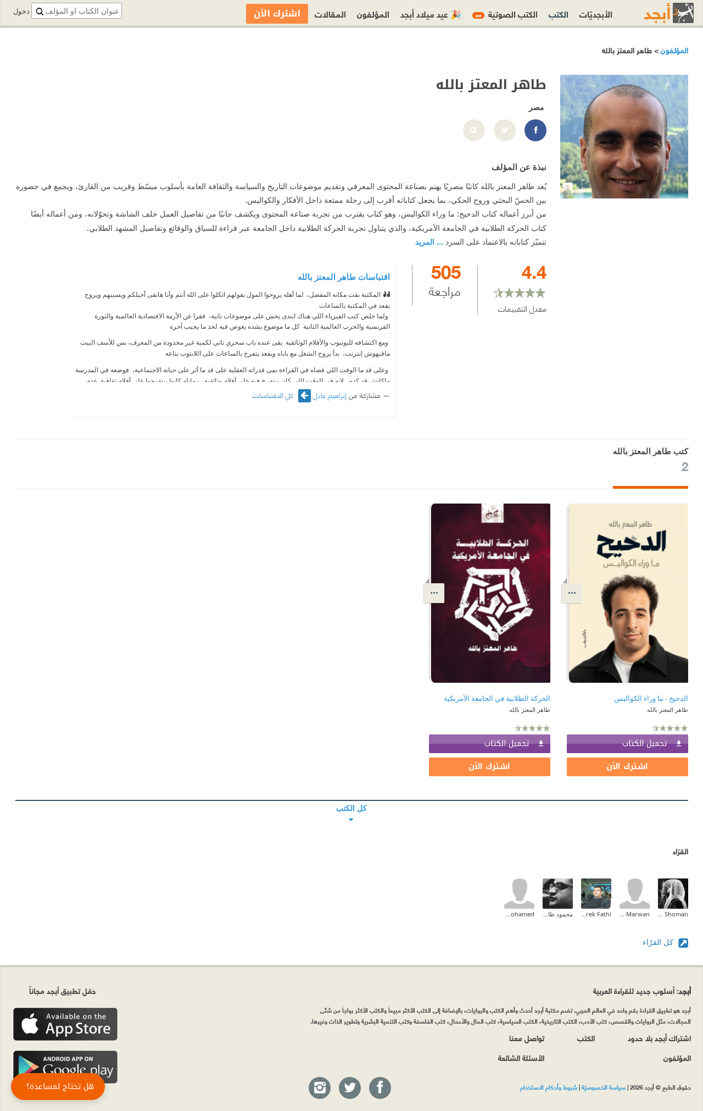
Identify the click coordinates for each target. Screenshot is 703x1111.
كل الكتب (351, 800)
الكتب (558, 13)
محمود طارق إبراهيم (558, 914)
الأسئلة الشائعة (521, 1057)
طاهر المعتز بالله (667, 709)
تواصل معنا (526, 1037)
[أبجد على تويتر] (349, 1088)
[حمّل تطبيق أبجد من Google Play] (65, 1067)
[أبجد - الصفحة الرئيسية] (655, 13)
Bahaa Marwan (635, 914)
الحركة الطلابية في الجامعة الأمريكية (497, 698)
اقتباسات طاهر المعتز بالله (344, 276)
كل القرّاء (659, 942)
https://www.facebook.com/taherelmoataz (534, 130)
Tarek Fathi (596, 914)
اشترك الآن (627, 766)
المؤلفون (673, 50)
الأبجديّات (595, 13)
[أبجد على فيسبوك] (379, 1088)
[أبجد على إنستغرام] (319, 1088)
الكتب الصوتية (506, 13)
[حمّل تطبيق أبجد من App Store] (65, 1024)
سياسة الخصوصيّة (604, 1086)
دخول (21, 11)
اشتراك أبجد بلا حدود (659, 1037)
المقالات (330, 13)
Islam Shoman (673, 914)
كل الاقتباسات (274, 395)
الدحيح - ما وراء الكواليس (651, 698)
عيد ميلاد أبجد (430, 13)
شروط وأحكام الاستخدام (548, 1086)
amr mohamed (519, 914)
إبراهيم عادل (330, 394)
